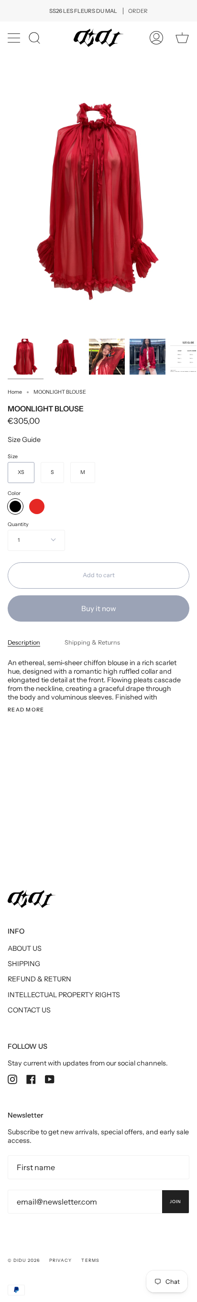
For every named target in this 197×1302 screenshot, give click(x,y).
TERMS (89, 1260)
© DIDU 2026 (24, 1260)
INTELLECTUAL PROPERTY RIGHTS (64, 994)
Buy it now (98, 608)
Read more (26, 710)
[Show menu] (15, 38)
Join (175, 1201)
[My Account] (156, 38)
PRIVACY (60, 1260)
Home (15, 392)
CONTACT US (29, 1010)
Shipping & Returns (92, 642)
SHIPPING (24, 963)
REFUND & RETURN (39, 979)
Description (24, 642)
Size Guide (24, 439)
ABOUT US (25, 948)
